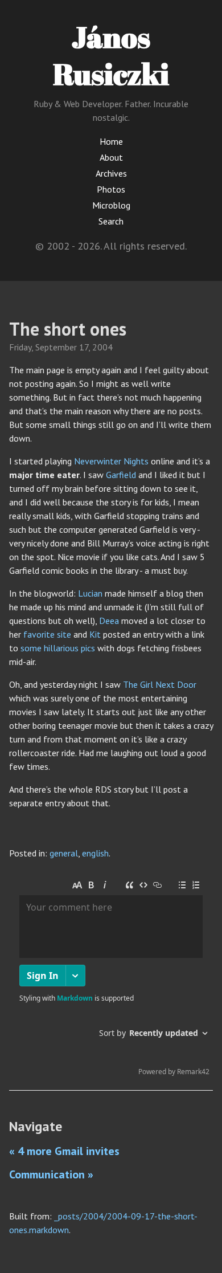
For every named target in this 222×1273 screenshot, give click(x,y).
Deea (109, 620)
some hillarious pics (57, 648)
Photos (111, 189)
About (111, 157)
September (56, 347)
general (64, 853)
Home (111, 141)
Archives (111, 173)
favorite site (47, 634)
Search (111, 221)
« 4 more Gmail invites (64, 1151)
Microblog (111, 205)
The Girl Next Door (159, 684)
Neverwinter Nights (111, 461)
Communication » (51, 1174)
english (95, 853)
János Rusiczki (111, 55)
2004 (102, 347)
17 (83, 347)
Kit (95, 634)
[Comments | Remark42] (111, 978)
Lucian (90, 593)
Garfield (121, 474)
